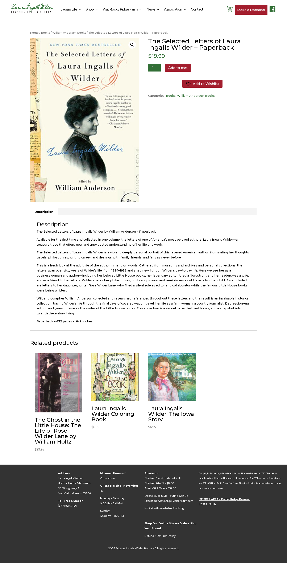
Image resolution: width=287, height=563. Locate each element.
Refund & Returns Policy (160, 536)
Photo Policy (207, 503)
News (150, 9)
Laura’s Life (68, 9)
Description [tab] (43, 212)
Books (45, 32)
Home (34, 32)
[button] (132, 45)
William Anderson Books (69, 32)
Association (173, 9)
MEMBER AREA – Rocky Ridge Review (224, 499)
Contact (197, 9)
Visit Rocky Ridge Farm (120, 9)
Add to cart (178, 68)
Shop (90, 9)
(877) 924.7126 (67, 505)
